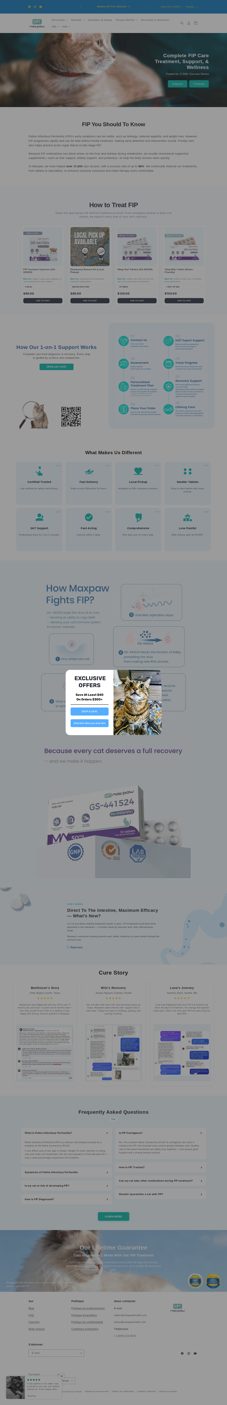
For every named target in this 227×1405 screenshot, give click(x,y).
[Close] (158, 673)
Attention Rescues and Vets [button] (89, 723)
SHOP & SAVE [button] (89, 711)
